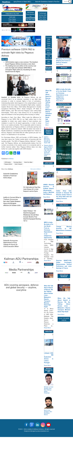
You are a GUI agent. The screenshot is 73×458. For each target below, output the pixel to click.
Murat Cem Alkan (28, 162)
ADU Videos (49, 62)
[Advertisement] (64, 350)
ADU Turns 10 (48, 57)
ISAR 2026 (12, 17)
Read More (47, 124)
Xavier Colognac (18, 164)
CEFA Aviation (7, 162)
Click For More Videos (64, 319)
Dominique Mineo (18, 162)
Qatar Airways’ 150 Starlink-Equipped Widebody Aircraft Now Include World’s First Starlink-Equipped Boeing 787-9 (32, 216)
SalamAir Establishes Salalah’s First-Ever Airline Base (10, 176)
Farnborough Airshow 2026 (42, 14)
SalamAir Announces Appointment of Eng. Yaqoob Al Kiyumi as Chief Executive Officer (11, 243)
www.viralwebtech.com (43, 431)
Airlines (11, 159)
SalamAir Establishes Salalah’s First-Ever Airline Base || (47, 1)
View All (47, 158)
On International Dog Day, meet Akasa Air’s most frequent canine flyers (31, 189)
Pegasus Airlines (8, 164)
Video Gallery (12, 21)
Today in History (48, 51)
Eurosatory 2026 (49, 38)
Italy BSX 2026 (30, 20)
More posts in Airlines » (36, 169)
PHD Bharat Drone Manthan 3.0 (30, 14)
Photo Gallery (12, 19)
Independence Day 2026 (12, 14)
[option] (5, 262)
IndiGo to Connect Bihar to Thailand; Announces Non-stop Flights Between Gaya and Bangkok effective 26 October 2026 (12, 201)
